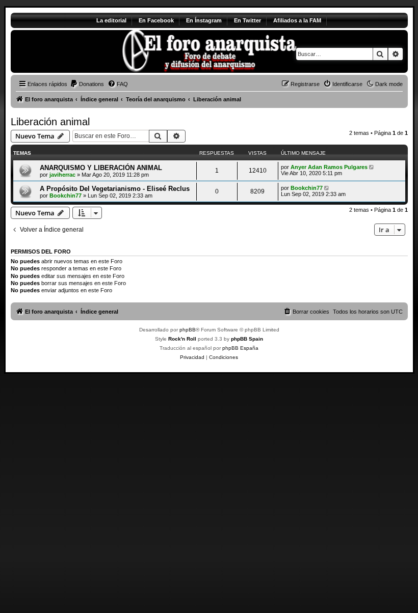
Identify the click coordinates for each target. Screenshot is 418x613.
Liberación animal (50, 121)
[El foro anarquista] (95, 51)
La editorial (111, 20)
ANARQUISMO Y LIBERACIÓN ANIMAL (101, 168)
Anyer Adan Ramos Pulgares (329, 167)
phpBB (187, 329)
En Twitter (247, 20)
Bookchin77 (65, 195)
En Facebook (156, 20)
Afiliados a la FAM (297, 20)
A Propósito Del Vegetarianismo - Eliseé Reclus (115, 188)
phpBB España (240, 348)
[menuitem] (87, 84)
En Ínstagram (204, 20)
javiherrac (62, 175)
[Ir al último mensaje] (372, 167)
